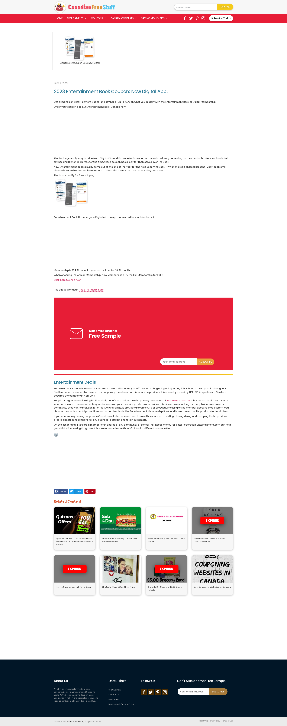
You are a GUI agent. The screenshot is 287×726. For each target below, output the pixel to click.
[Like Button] (56, 435)
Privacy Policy (214, 721)
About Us (203, 721)
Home (59, 18)
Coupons (97, 18)
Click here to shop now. (67, 280)
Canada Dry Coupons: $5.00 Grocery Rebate (166, 588)
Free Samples (75, 18)
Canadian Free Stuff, (74, 721)
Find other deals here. (91, 289)
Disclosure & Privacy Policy (121, 704)
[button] (61, 491)
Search (225, 7)
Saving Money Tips (153, 18)
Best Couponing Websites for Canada (212, 587)
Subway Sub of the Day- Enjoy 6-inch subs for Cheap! (120, 540)
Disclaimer (114, 699)
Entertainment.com (178, 400)
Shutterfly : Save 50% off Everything (118, 587)
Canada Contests (122, 18)
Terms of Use (227, 721)
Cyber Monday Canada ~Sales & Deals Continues (210, 540)
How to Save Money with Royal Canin (73, 587)
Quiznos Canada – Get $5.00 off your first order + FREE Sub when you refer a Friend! (74, 541)
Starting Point (115, 689)
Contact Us (114, 694)
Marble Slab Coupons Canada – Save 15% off (166, 540)
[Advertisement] (171, 53)
